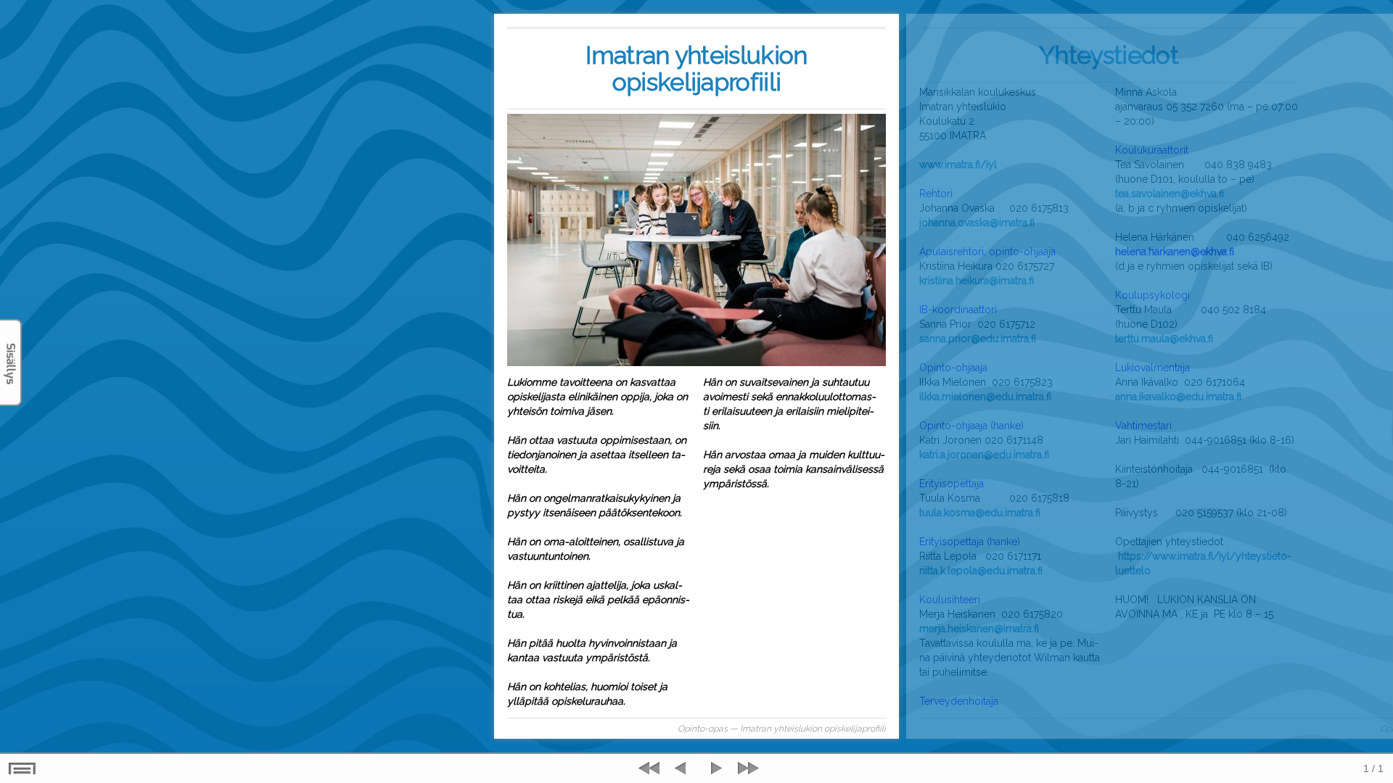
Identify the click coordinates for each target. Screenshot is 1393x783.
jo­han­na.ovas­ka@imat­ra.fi (977, 222)
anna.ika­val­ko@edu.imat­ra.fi (1178, 396)
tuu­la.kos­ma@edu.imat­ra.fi (979, 512)
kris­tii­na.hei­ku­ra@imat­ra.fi (976, 280)
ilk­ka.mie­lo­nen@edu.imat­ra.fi (985, 396)
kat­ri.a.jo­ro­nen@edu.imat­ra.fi (984, 454)
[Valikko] (22, 768)
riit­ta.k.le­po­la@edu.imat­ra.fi (981, 570)
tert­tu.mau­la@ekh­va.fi (1164, 338)
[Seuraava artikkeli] (746, 768)
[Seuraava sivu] (714, 768)
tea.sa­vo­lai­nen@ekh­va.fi (1169, 193)
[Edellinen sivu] (682, 768)
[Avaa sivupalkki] (11, 362)
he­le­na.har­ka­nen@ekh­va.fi (1174, 251)
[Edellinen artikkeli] (650, 768)
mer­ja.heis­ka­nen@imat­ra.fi (979, 628)
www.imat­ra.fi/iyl (958, 164)
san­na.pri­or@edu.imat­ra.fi (977, 338)
